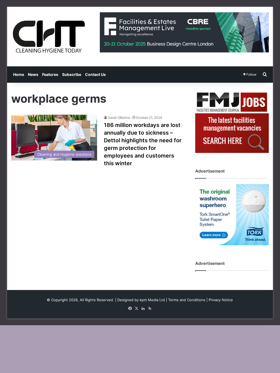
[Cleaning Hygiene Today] (48, 36)
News (33, 74)
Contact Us (95, 74)
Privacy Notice (221, 300)
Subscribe (71, 74)
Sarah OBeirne (119, 118)
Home (18, 74)
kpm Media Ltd (152, 300)
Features (50, 74)
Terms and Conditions (186, 300)
